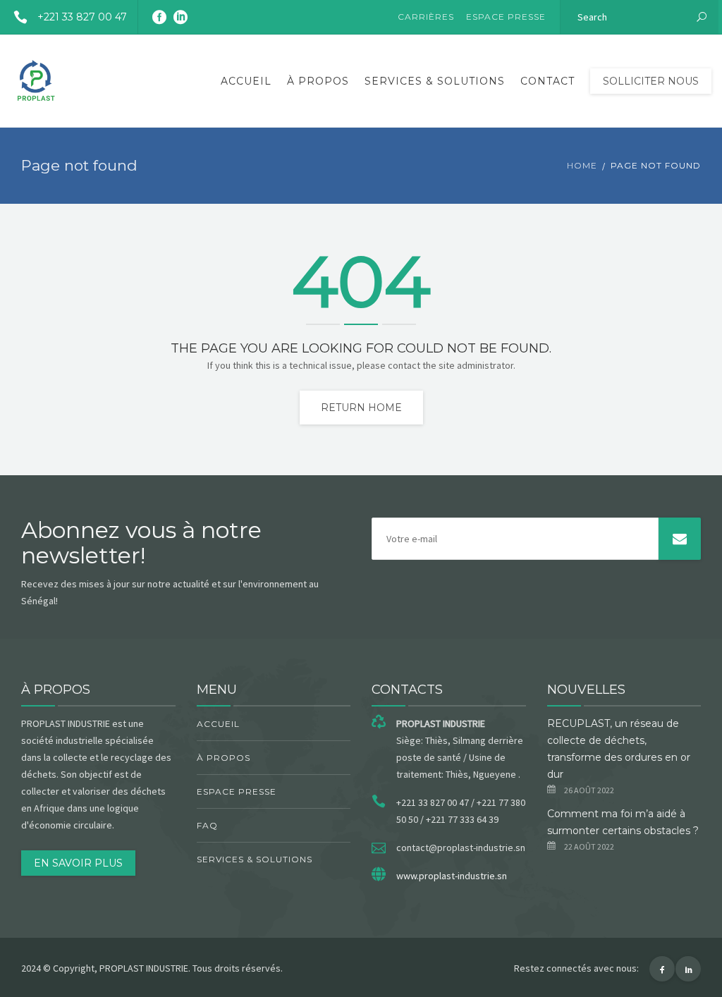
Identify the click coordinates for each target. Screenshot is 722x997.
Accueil (246, 81)
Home (582, 165)
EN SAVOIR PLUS (78, 863)
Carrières (426, 16)
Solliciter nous (651, 81)
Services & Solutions (435, 81)
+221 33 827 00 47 (82, 17)
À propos (318, 81)
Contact (547, 81)
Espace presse (506, 16)
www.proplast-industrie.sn (451, 875)
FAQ (207, 825)
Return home (361, 407)
